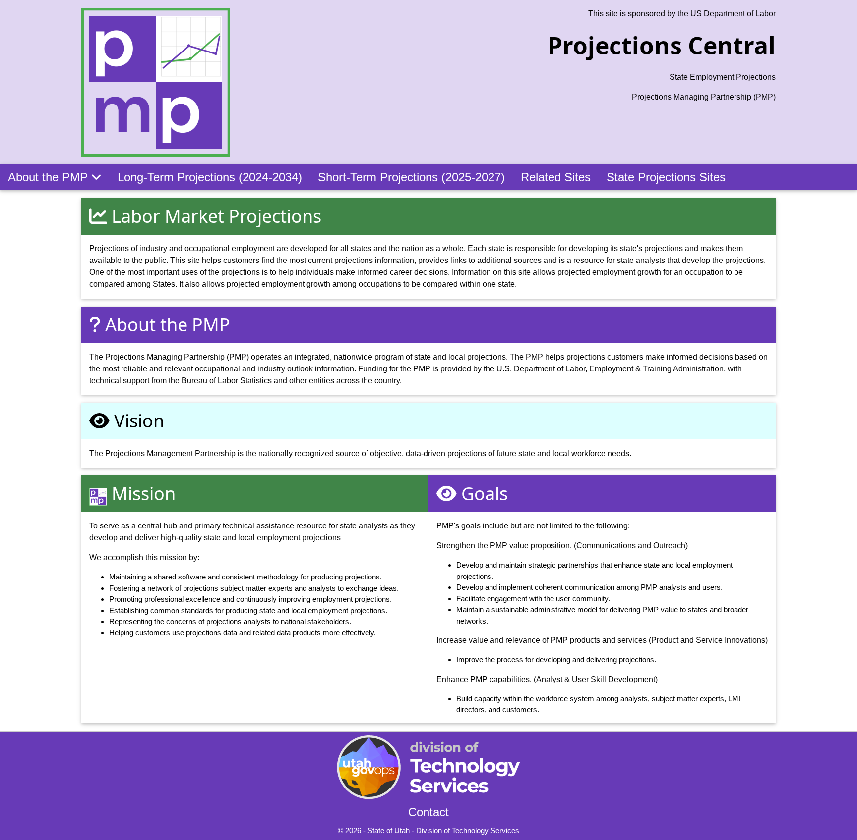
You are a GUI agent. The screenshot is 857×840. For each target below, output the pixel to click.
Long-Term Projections (210, 177)
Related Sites (556, 177)
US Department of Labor (733, 13)
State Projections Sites (666, 177)
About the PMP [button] (49, 177)
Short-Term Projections (411, 177)
